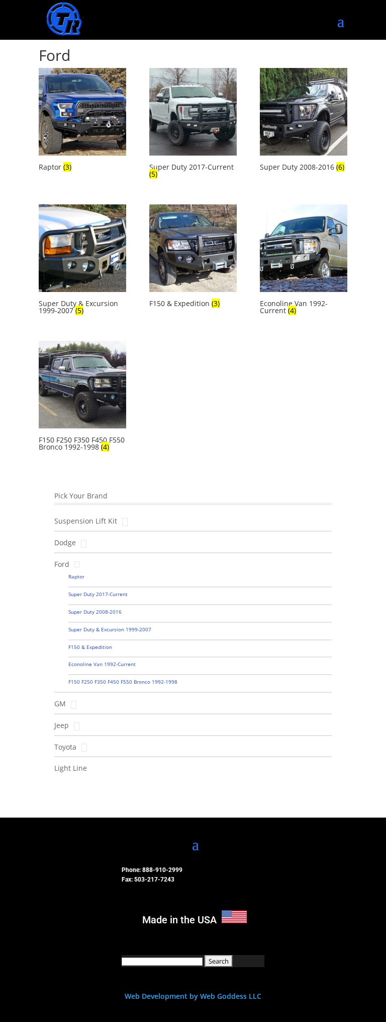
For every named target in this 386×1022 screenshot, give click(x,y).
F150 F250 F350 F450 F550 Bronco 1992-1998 (122, 681)
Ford (61, 564)
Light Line (70, 768)
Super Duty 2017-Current (98, 594)
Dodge (65, 542)
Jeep (61, 725)
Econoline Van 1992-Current (102, 664)
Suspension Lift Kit (85, 521)
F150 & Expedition (90, 646)
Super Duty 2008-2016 (95, 611)
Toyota (65, 747)
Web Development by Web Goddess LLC (193, 996)
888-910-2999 (162, 869)
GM (60, 703)
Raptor (76, 576)
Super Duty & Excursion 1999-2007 (109, 629)
